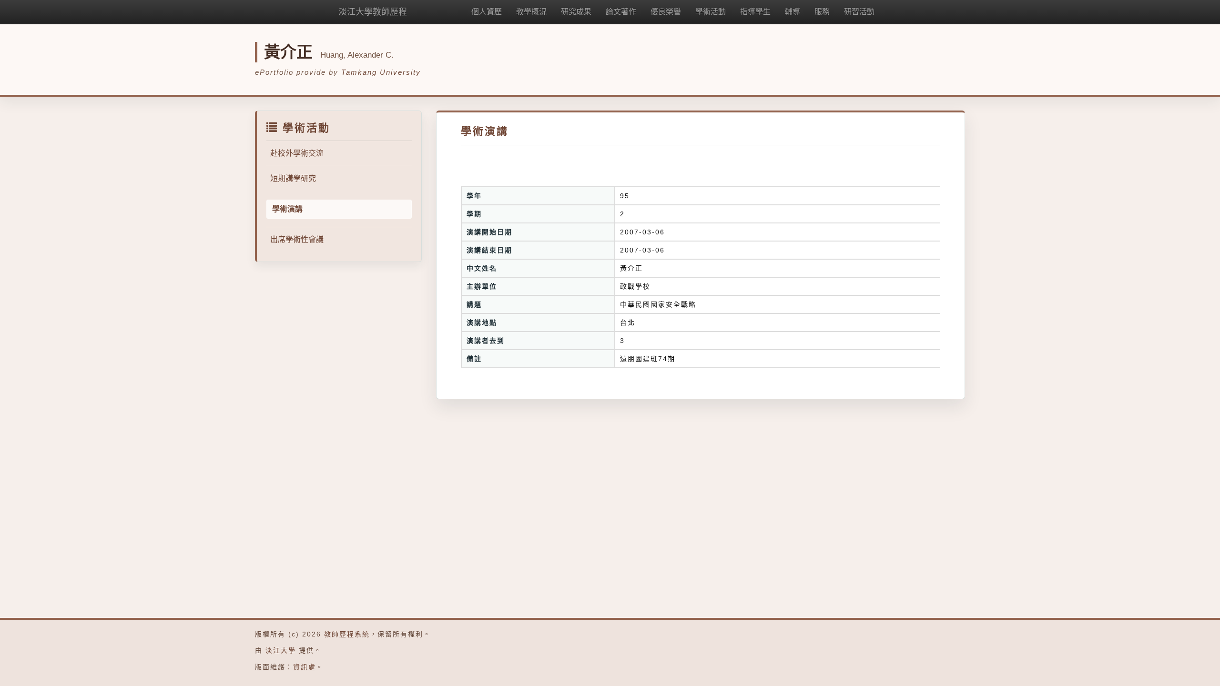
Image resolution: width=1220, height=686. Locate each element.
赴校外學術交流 (297, 153)
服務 (822, 12)
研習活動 (859, 12)
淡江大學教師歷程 (372, 12)
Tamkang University (381, 72)
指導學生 (755, 12)
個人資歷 (486, 12)
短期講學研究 (293, 178)
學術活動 (710, 12)
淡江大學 (280, 650)
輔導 (792, 12)
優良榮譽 (666, 12)
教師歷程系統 (347, 634)
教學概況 (531, 12)
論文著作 (621, 12)
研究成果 (576, 12)
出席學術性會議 (297, 239)
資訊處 (304, 667)
